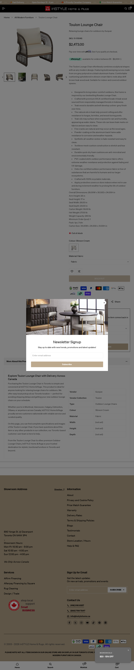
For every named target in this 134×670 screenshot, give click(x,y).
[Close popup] (128, 650)
